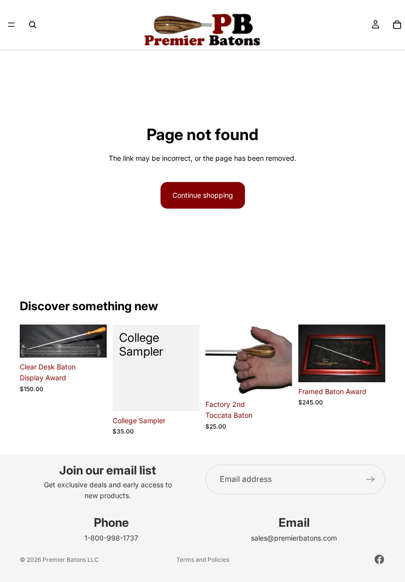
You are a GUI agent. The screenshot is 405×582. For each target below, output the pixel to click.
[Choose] (277, 380)
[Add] (91, 342)
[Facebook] (379, 559)
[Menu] (11, 24)
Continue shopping (202, 195)
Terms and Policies (202, 559)
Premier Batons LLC (70, 559)
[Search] (32, 25)
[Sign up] (370, 479)
